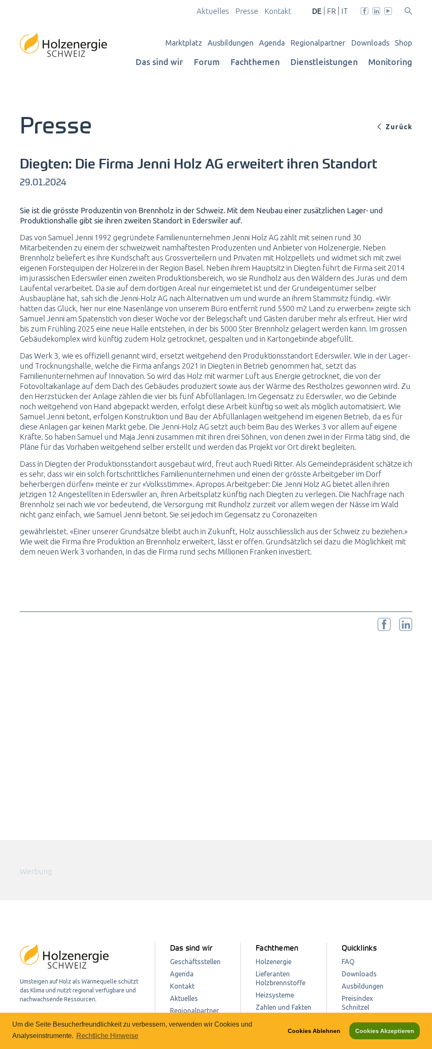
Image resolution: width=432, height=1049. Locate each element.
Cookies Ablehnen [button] (314, 1030)
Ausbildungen (231, 42)
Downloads (370, 42)
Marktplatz (183, 42)
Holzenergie (274, 961)
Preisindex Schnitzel (357, 1003)
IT (344, 11)
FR (331, 11)
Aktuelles (213, 11)
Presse (246, 11)
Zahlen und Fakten (283, 1007)
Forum (207, 62)
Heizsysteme (275, 995)
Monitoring (390, 62)
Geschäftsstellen (195, 961)
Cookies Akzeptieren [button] (384, 1030)
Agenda (272, 42)
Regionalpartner (318, 42)
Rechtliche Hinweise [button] (107, 1035)
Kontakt (278, 11)
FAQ (348, 961)
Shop (403, 42)
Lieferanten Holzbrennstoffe (280, 978)
